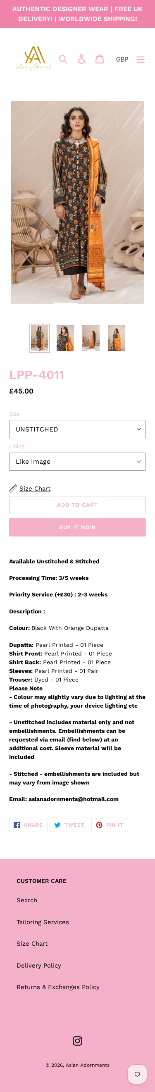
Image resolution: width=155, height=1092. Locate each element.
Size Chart (32, 943)
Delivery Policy (39, 965)
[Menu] (140, 59)
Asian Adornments (88, 1065)
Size (14, 414)
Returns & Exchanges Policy (58, 987)
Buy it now (77, 527)
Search (27, 900)
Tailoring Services (43, 922)
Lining (16, 446)
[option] (39, 338)
